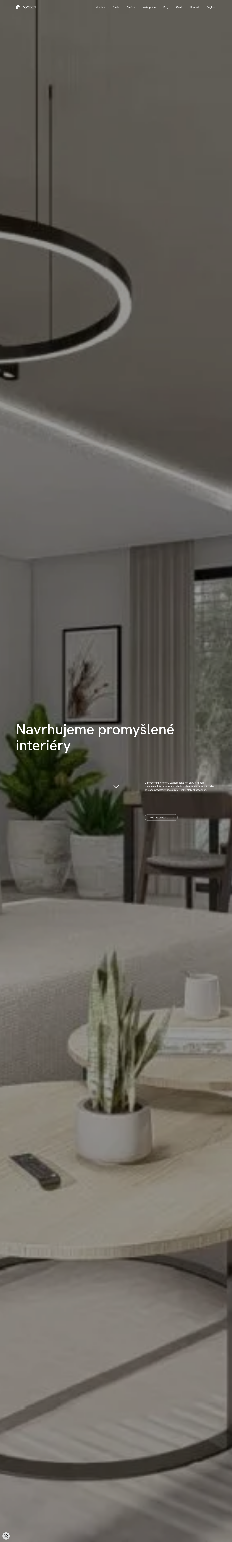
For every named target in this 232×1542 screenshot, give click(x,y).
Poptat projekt (159, 817)
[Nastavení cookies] (6, 1536)
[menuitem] (211, 7)
